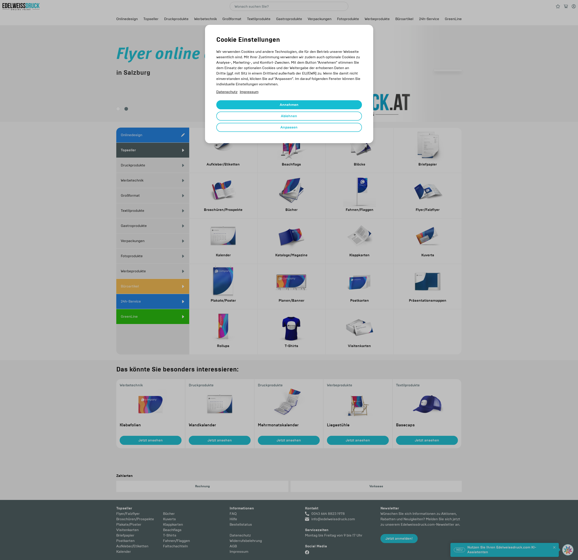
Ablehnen (289, 116)
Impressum (249, 92)
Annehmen (289, 105)
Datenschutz (227, 92)
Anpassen (289, 127)
